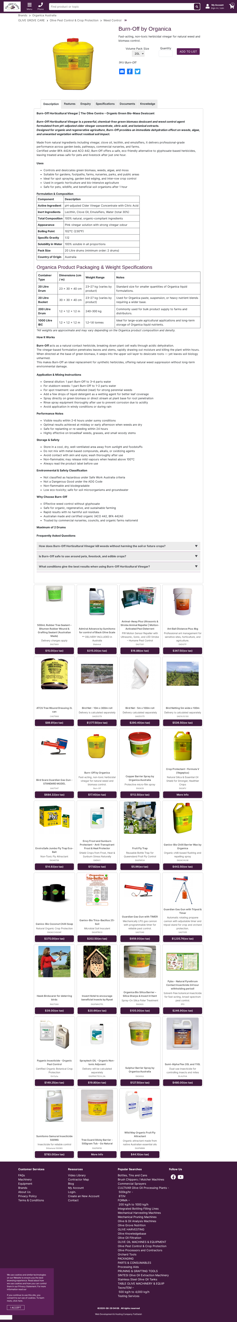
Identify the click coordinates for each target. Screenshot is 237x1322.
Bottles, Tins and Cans (132, 1175)
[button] (173, 1177)
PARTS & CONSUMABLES (134, 1262)
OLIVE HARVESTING (131, 1229)
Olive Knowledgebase (132, 1233)
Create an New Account (83, 1196)
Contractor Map (78, 1179)
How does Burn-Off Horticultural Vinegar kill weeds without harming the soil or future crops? (102, 546)
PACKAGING (126, 1258)
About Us (24, 1192)
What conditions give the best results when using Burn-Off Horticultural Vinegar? (94, 566)
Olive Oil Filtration (129, 1237)
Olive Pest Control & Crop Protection (74, 20)
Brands (22, 15)
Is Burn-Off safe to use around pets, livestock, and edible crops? (82, 556)
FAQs (21, 1175)
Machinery (25, 1179)
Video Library (77, 1175)
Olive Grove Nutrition (132, 1225)
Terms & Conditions (31, 1200)
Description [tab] (51, 104)
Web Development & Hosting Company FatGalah (118, 1314)
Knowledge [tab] (147, 103)
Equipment (25, 1183)
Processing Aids (128, 1267)
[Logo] (12, 6)
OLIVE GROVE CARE (31, 20)
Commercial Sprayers (132, 1183)
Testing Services (128, 1296)
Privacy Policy (27, 1196)
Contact (73, 1200)
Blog (71, 1183)
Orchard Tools (127, 1254)
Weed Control (112, 20)
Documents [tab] (127, 103)
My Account (76, 1187)
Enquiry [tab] (86, 103)
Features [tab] (69, 103)
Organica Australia (44, 15)
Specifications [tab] (105, 103)
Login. (72, 1192)
